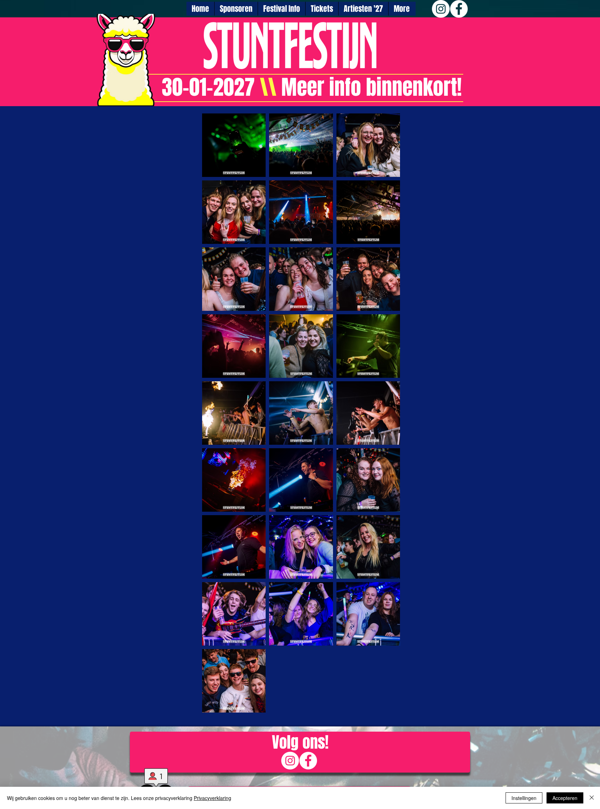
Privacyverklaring (212, 797)
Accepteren (564, 797)
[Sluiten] (592, 797)
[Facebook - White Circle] (459, 9)
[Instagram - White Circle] (441, 9)
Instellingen (523, 797)
